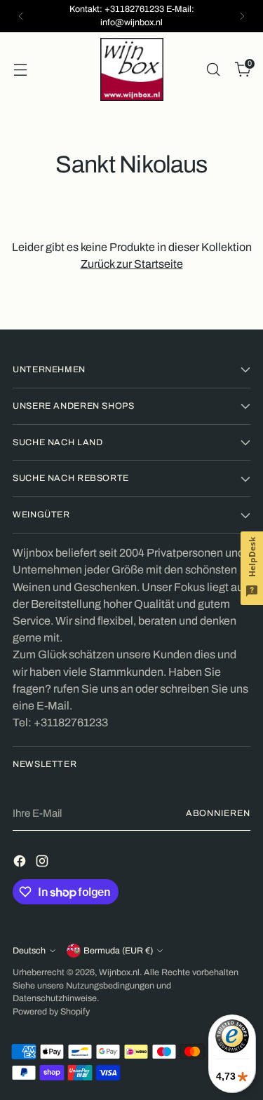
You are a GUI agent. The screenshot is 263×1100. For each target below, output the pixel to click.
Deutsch (29, 951)
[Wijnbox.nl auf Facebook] (21, 863)
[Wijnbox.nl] (131, 69)
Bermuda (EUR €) (118, 951)
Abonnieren (218, 813)
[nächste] (242, 16)
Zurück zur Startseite (132, 264)
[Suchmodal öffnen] (212, 69)
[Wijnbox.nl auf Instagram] (43, 863)
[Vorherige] (21, 16)
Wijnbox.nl (119, 972)
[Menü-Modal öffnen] (20, 69)
